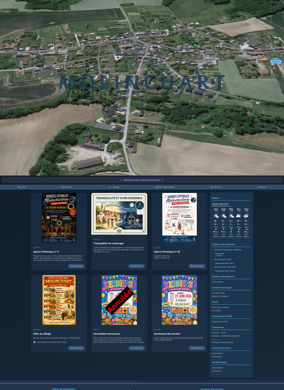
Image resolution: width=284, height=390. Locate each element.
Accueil (22, 187)
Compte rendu (218, 293)
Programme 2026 (220, 322)
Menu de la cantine (220, 307)
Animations (217, 357)
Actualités (67, 187)
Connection (276, 61)
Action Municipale (165, 187)
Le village (114, 187)
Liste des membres (220, 296)
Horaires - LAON (219, 333)
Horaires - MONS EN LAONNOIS (226, 336)
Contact (261, 187)
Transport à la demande (222, 342)
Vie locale (216, 187)
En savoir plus (76, 266)
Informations (217, 282)
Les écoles (216, 310)
